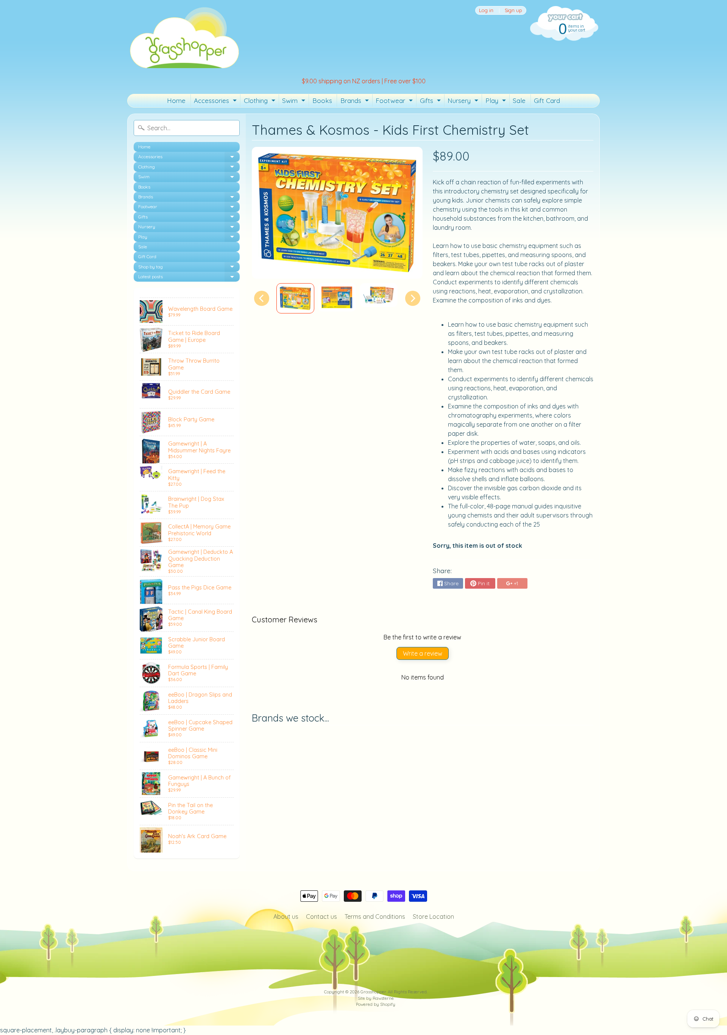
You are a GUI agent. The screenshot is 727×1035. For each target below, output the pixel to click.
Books (322, 100)
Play (496, 102)
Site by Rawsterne (376, 998)
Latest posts (189, 278)
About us (285, 916)
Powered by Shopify (375, 1004)
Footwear (395, 102)
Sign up (513, 10)
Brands (355, 102)
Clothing (260, 102)
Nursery (464, 102)
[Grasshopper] (184, 37)
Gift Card (547, 100)
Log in (486, 10)
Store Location (433, 916)
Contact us (321, 916)
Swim (294, 102)
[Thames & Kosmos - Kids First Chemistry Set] (295, 298)
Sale (519, 100)
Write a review (422, 653)
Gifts (431, 102)
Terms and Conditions (375, 916)
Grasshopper (373, 991)
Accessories (216, 102)
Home (176, 100)
